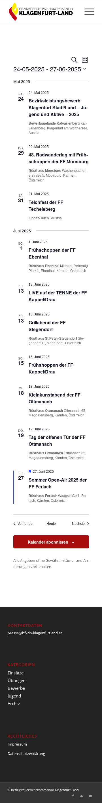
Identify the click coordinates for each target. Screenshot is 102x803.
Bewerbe (16, 688)
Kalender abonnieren (48, 542)
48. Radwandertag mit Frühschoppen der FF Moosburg (59, 158)
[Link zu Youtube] (90, 796)
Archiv (14, 703)
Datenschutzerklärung (26, 753)
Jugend (14, 696)
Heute (51, 524)
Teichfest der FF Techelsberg (46, 205)
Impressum (17, 744)
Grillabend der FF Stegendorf (47, 326)
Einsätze (16, 673)
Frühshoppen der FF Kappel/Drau (51, 368)
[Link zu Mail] (81, 796)
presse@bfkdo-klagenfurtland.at (35, 632)
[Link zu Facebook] (73, 796)
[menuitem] (86, 11)
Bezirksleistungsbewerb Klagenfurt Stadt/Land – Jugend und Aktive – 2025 (58, 107)
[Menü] (86, 11)
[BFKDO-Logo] (42, 11)
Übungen (17, 680)
